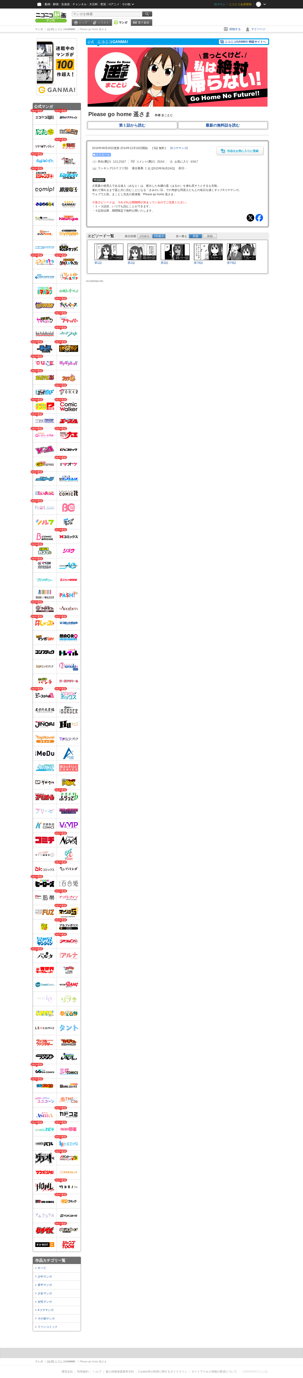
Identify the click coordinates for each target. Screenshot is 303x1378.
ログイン (219, 4)
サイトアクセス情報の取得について (214, 1371)
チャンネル (79, 4)
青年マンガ (45, 1285)
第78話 (198, 262)
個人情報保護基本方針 (120, 1371)
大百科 (93, 4)
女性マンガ (45, 1301)
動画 (47, 4)
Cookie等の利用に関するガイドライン (162, 1371)
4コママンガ (45, 1310)
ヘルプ (97, 1371)
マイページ (258, 29)
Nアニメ (114, 4)
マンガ (123, 22)
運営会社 (67, 1371)
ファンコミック (48, 1326)
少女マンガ (45, 1293)
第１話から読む (132, 125)
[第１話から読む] (177, 105)
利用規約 (83, 1371)
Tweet (250, 218)
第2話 (131, 262)
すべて (42, 1268)
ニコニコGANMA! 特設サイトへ (245, 41)
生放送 (65, 4)
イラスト (103, 22)
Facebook (259, 218)
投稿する (235, 29)
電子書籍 (143, 22)
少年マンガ (45, 1276)
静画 (56, 4)
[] (179, 148)
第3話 (164, 262)
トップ (83, 22)
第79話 (231, 262)
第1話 (98, 262)
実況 (103, 4)
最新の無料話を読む (223, 125)
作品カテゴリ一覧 (50, 1260)
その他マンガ (46, 1318)
